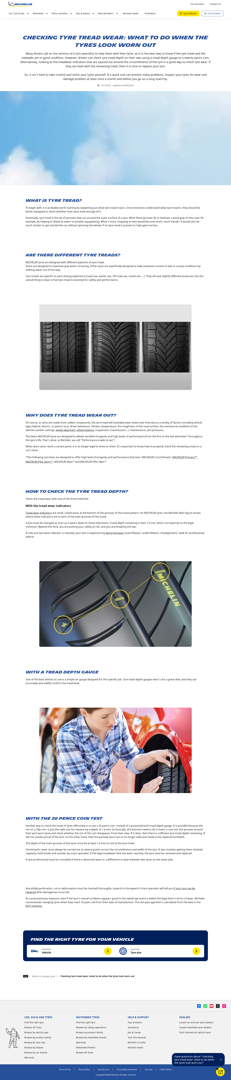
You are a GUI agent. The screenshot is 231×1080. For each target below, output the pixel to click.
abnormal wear (115, 533)
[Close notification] (221, 1059)
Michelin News (130, 13)
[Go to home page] (20, 4)
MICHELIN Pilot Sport (39, 461)
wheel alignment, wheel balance (75, 430)
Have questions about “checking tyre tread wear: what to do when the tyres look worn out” (194, 1059)
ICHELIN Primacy (186, 457)
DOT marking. (34, 906)
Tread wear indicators (39, 513)
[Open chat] (220, 1071)
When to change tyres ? (44, 976)
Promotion (150, 13)
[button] (71, 951)
